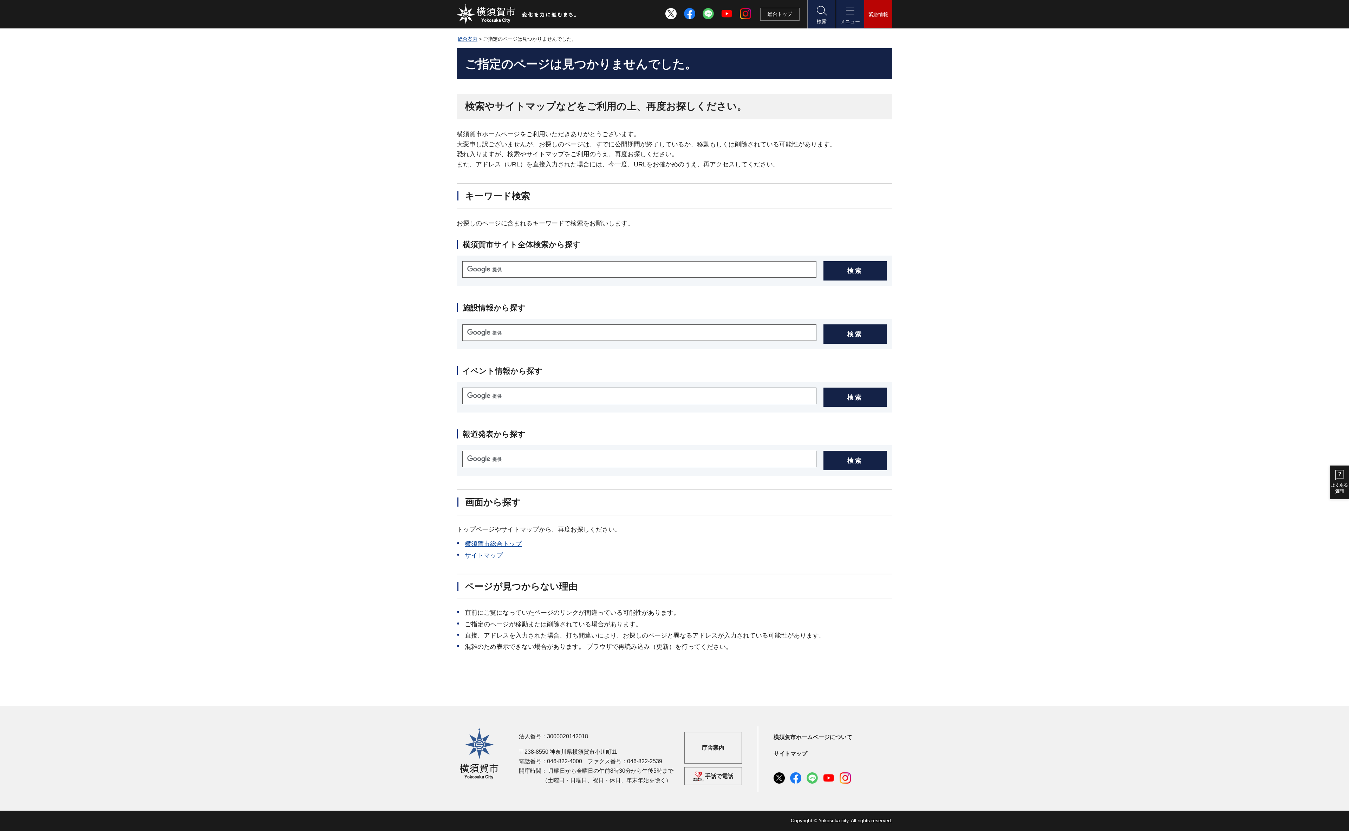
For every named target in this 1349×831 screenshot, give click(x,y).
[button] (821, 14)
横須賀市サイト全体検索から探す (522, 244)
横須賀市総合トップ (493, 543)
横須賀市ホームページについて (813, 737)
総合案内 (467, 39)
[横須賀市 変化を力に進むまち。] (517, 14)
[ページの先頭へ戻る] (882, 706)
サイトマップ (484, 555)
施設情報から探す (494, 307)
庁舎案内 (713, 748)
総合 (780, 14)
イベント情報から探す (502, 371)
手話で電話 (719, 776)
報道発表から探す (494, 434)
